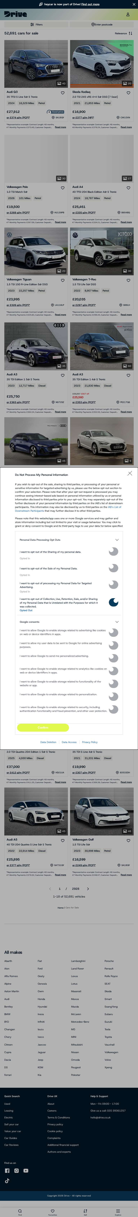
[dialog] (69, 608)
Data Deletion (48, 742)
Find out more (90, 4)
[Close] (131, 475)
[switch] (113, 551)
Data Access (69, 742)
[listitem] (69, 540)
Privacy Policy (90, 742)
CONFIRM (43, 727)
